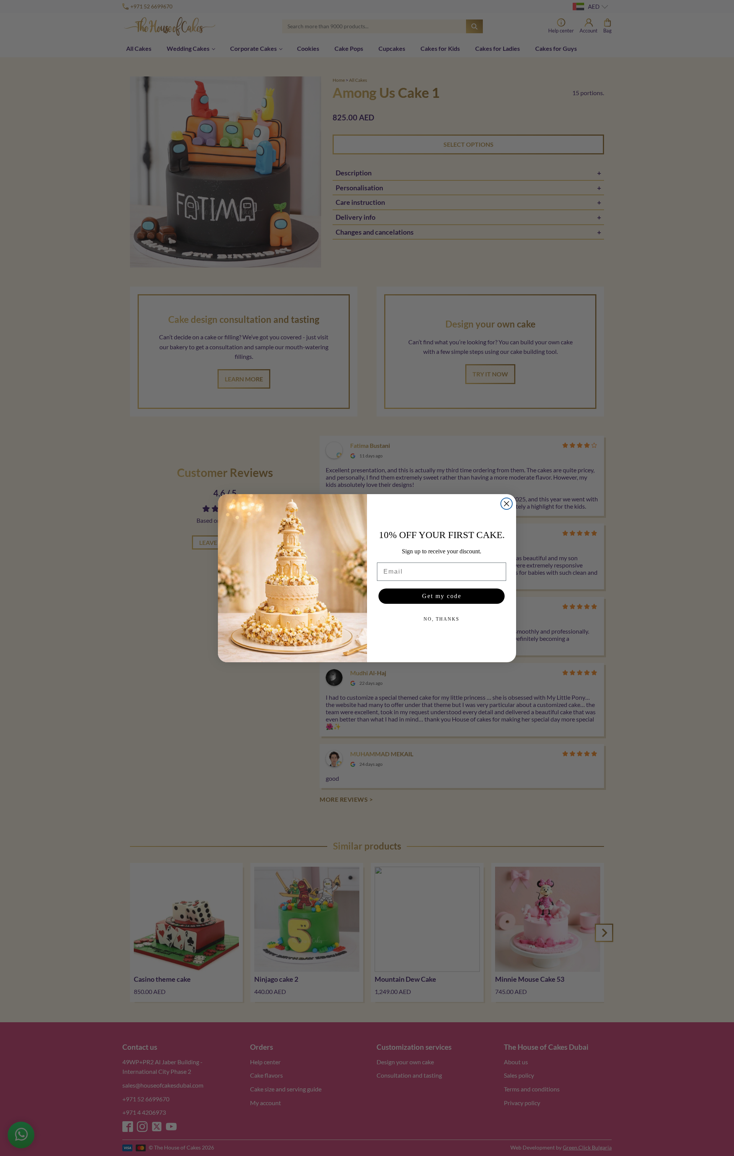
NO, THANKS (442, 619)
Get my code (441, 596)
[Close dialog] (506, 503)
